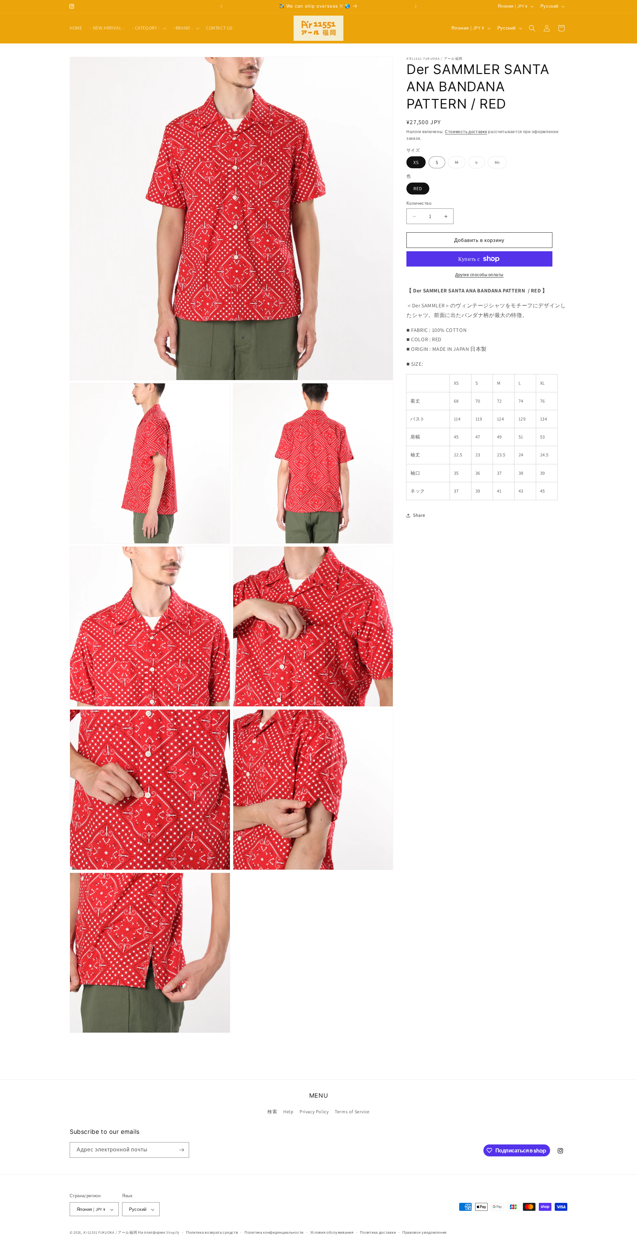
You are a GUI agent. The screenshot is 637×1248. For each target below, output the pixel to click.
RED (417, 189)
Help (288, 1112)
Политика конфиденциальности (274, 1232)
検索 (272, 1112)
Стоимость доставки (466, 131)
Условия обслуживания (332, 1232)
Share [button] (419, 515)
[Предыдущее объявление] (221, 6)
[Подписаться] (181, 1150)
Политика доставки (378, 1232)
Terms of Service (352, 1112)
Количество (418, 203)
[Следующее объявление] (415, 6)
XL (501, 163)
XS (416, 162)
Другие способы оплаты (479, 274)
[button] (148, 28)
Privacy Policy (314, 1112)
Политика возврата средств (212, 1232)
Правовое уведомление (424, 1232)
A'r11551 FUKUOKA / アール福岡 (110, 1232)
